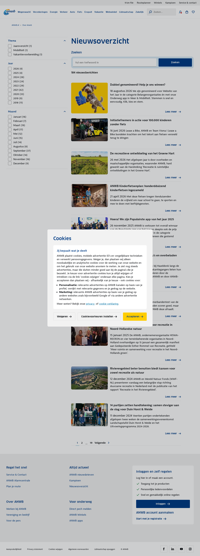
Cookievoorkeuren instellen (97, 316)
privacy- (90, 303)
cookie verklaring (108, 303)
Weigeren (62, 316)
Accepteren (133, 316)
